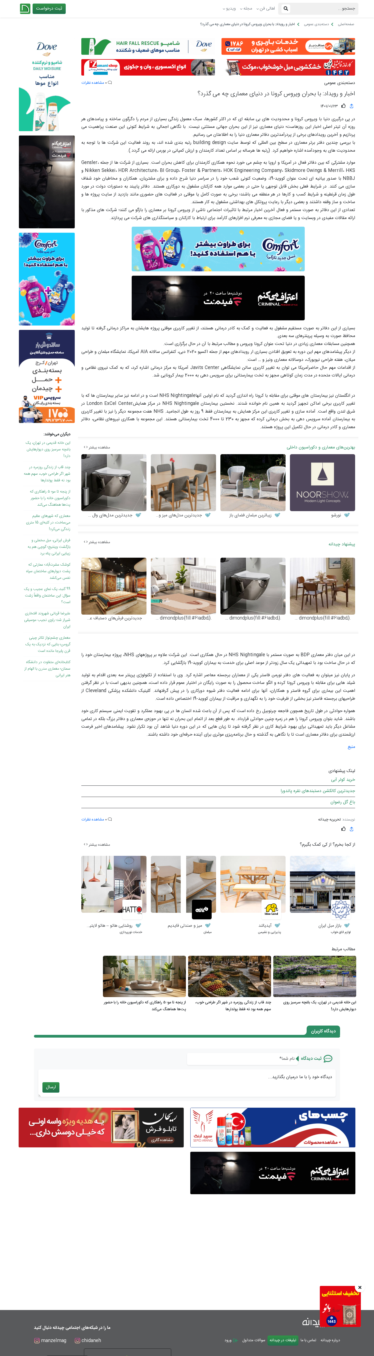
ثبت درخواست (49, 8)
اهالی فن (267, 8)
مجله (247, 8)
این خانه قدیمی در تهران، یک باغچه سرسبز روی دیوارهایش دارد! (48, 449)
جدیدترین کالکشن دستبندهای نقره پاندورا (318, 791)
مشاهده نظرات (92, 83)
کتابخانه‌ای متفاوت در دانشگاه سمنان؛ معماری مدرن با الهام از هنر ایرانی (47, 669)
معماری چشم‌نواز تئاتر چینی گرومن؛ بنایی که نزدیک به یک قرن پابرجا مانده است (47, 644)
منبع (351, 747)
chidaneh (90, 1341)
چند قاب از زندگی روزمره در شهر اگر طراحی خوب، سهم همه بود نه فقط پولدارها (47, 474)
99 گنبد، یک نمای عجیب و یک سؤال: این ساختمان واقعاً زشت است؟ (47, 596)
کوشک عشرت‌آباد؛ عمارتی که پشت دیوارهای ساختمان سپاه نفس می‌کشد (48, 571)
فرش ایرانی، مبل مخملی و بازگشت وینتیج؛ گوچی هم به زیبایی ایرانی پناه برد (49, 547)
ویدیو (231, 8)
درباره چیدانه (330, 1340)
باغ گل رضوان (342, 802)
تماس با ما (308, 1340)
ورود (229, 1340)
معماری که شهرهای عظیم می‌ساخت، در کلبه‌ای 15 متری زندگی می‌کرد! (48, 522)
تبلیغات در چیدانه (283, 1340)
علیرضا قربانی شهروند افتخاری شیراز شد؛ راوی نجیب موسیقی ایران (47, 620)
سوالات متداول (253, 1340)
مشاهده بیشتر (99, 447)
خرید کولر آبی (343, 780)
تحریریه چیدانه (329, 819)
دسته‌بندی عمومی (339, 83)
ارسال (51, 1087)
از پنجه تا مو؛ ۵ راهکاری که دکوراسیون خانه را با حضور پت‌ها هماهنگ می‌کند (50, 498)
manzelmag (53, 1341)
